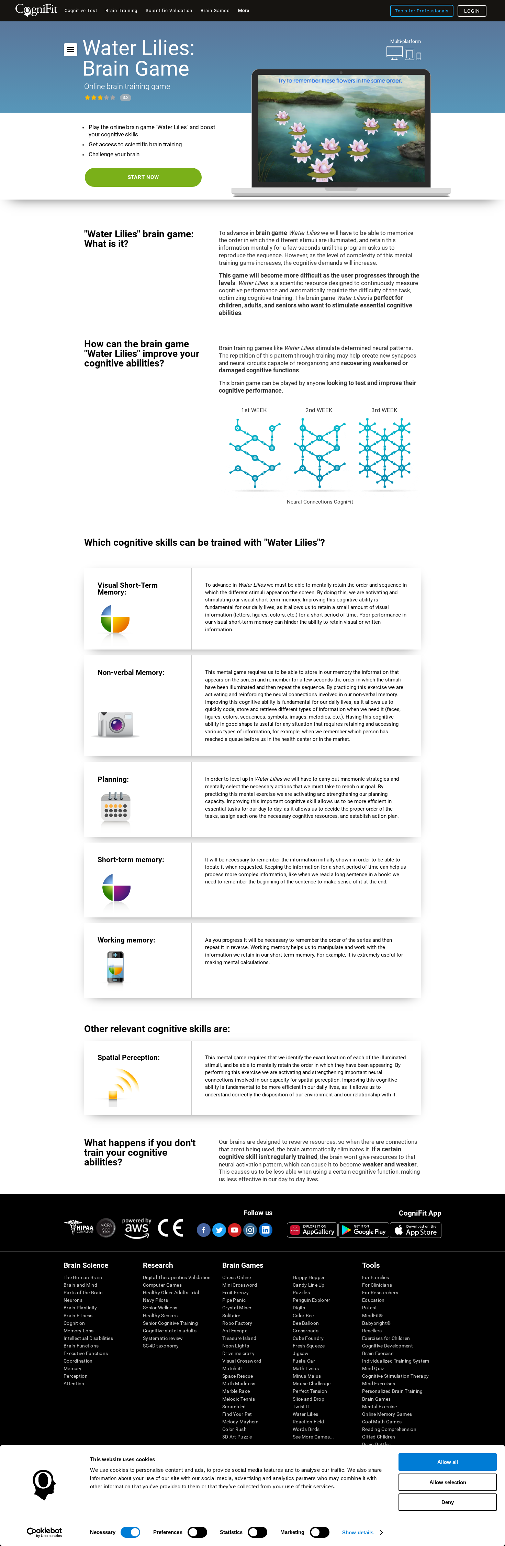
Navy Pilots (155, 1300)
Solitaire (231, 1315)
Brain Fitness (78, 1315)
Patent (369, 1307)
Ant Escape (234, 1330)
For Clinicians (377, 1285)
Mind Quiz (373, 1368)
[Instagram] (250, 1230)
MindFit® (372, 1315)
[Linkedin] (265, 1230)
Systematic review (163, 1338)
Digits (299, 1307)
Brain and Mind (80, 1285)
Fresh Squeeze (309, 1345)
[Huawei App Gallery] (312, 1230)
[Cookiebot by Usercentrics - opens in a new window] (44, 1532)
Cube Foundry (308, 1338)
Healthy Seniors (160, 1315)
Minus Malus (307, 1376)
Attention (74, 1383)
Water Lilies (305, 1414)
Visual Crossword (241, 1361)
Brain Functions (81, 1345)
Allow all (447, 1462)
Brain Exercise (377, 1353)
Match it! (232, 1368)
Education (373, 1300)
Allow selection (447, 1482)
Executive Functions (86, 1353)
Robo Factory (237, 1323)
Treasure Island (239, 1338)
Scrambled (234, 1406)
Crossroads (305, 1330)
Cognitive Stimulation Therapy (395, 1376)
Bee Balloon (306, 1323)
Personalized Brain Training (392, 1391)
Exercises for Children (386, 1338)
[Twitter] (219, 1230)
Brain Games (376, 1399)
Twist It (301, 1406)
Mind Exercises (378, 1383)
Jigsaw (301, 1353)
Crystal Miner (237, 1307)
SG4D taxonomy (161, 1345)
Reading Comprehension (389, 1429)
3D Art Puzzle (237, 1437)
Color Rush (234, 1429)
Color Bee (303, 1315)
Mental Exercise (379, 1406)
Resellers (372, 1330)
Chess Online (236, 1277)
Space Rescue (237, 1376)
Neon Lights (235, 1345)
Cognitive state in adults (170, 1330)
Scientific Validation (169, 10)
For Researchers (380, 1292)
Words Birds (306, 1429)
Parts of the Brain (83, 1292)
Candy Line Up (309, 1285)
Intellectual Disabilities (88, 1338)
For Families (375, 1277)
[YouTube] (234, 1230)
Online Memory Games (387, 1414)
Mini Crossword (239, 1285)
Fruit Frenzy (235, 1292)
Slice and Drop (308, 1399)
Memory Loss (78, 1330)
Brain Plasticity (80, 1307)
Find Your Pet (237, 1414)
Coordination (78, 1361)
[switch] (197, 1532)
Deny (447, 1502)
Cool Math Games (382, 1421)
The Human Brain (83, 1277)
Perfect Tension (310, 1391)
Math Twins (306, 1368)
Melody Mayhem (240, 1421)
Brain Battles (376, 1444)
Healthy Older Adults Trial (171, 1292)
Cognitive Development (387, 1345)
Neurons (73, 1300)
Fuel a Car (304, 1361)
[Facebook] (203, 1230)
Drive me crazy (238, 1353)
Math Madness (238, 1383)
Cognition (74, 1323)
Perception (76, 1376)
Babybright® (376, 1323)
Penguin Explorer (311, 1300)
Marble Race (236, 1391)
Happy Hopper (309, 1277)
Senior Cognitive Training (170, 1323)
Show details (357, 1532)
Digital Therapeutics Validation (177, 1277)
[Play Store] (363, 1230)
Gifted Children (378, 1437)
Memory (73, 1368)
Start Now (143, 177)
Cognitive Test (81, 10)
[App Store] (415, 1230)
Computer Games (162, 1285)
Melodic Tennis (238, 1399)
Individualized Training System (395, 1361)
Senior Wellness (160, 1307)
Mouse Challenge (311, 1383)
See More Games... (313, 1437)
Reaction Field (308, 1421)
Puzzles (301, 1292)
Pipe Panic (234, 1300)
